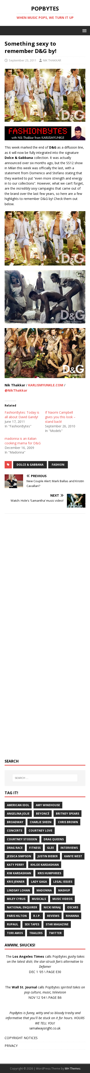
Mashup (64, 890)
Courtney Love (40, 830)
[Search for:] (45, 778)
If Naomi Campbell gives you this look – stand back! (60, 417)
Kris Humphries (49, 873)
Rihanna (72, 916)
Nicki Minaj (52, 907)
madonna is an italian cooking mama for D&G (23, 440)
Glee (50, 848)
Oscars (72, 907)
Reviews (53, 916)
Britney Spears (67, 814)
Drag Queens (54, 839)
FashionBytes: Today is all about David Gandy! (22, 414)
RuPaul (12, 924)
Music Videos (62, 899)
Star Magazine (57, 924)
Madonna (44, 890)
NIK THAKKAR (52, 60)
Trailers (35, 933)
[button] (83, 30)
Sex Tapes (32, 924)
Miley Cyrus (16, 899)
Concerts (14, 830)
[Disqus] (45, 576)
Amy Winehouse (48, 805)
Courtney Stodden (22, 839)
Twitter (55, 933)
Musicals (39, 899)
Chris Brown (68, 822)
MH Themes (72, 1068)
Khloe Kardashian (44, 865)
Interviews (69, 848)
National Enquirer (22, 907)
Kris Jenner (15, 882)
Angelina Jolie (18, 814)
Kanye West (73, 856)
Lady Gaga (39, 882)
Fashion (58, 465)
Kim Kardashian (19, 873)
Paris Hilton (17, 916)
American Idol (18, 805)
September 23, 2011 (22, 60)
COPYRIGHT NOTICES (21, 1038)
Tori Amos (15, 933)
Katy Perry (15, 865)
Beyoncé (42, 814)
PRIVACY (11, 1045)
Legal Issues (62, 882)
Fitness (35, 848)
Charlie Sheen (40, 822)
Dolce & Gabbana (30, 465)
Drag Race (15, 848)
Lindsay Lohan (18, 890)
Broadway (15, 822)
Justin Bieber (48, 856)
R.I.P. (37, 916)
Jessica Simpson (19, 856)
